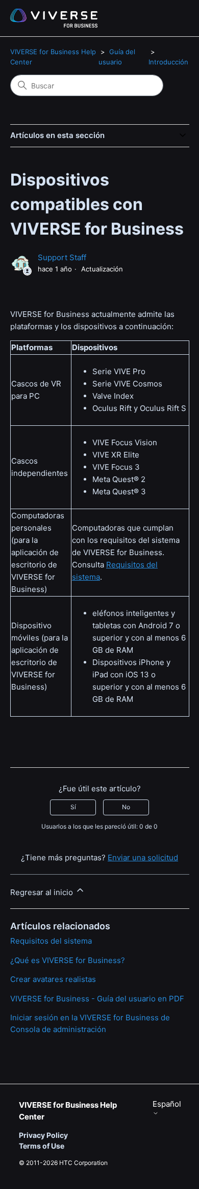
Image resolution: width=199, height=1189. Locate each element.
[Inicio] (53, 18)
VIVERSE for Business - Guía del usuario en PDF (97, 998)
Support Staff (62, 257)
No (126, 807)
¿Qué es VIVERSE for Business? (67, 960)
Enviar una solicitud (143, 857)
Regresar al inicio (42, 892)
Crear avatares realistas (53, 979)
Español (167, 1104)
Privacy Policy (43, 1135)
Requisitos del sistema (51, 941)
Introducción (168, 62)
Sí (73, 807)
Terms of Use (41, 1145)
